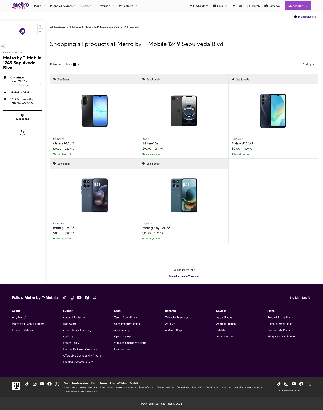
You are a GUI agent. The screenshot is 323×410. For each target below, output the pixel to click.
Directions (22, 118)
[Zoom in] (40, 25)
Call (22, 134)
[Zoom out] (40, 31)
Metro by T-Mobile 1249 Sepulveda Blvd (94, 26)
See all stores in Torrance (184, 276)
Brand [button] (69, 64)
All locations (57, 26)
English (301, 16)
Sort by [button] (307, 64)
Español (311, 16)
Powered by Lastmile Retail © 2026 (161, 403)
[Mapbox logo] (3, 46)
